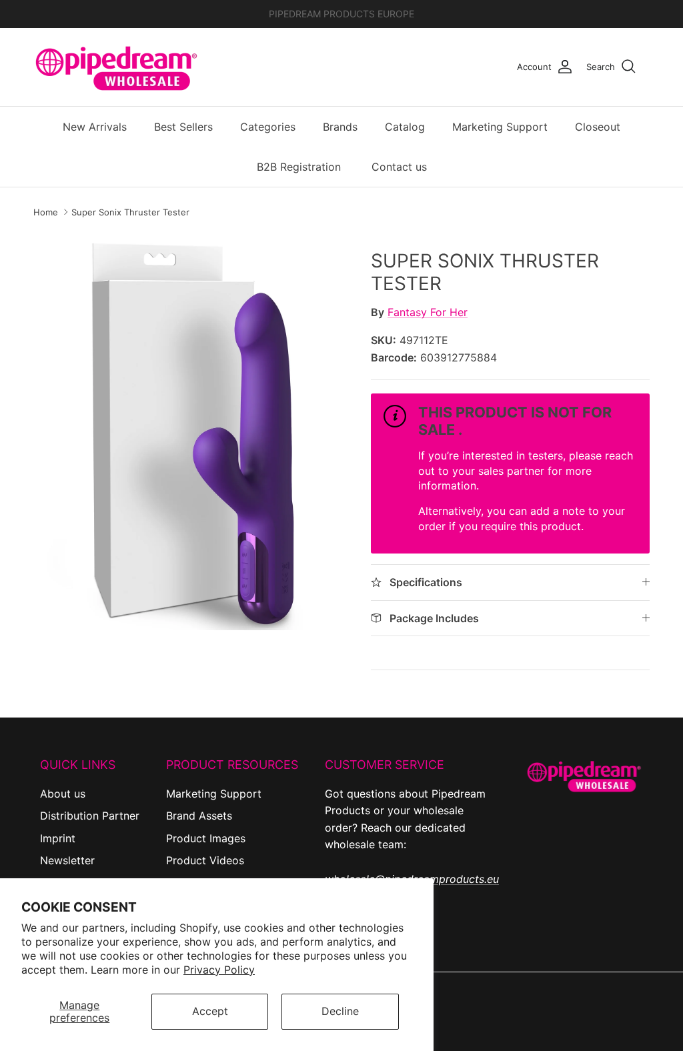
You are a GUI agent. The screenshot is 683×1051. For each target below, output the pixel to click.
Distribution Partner (89, 815)
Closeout (597, 126)
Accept (210, 1011)
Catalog (405, 126)
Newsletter (67, 860)
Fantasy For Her (428, 312)
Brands (340, 126)
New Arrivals (95, 126)
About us (62, 793)
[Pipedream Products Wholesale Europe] (116, 67)
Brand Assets (199, 815)
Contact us (399, 166)
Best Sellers (183, 126)
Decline (340, 1011)
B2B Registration (299, 166)
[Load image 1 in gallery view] (187, 430)
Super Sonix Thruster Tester (130, 212)
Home (45, 212)
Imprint (57, 838)
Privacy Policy (219, 969)
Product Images (205, 838)
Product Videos (205, 860)
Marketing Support (500, 126)
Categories (267, 126)
